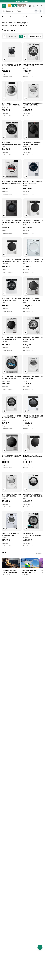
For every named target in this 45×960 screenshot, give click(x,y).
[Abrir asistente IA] (39, 947)
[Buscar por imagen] (36, 11)
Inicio (3, 23)
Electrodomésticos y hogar (17, 23)
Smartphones (27, 17)
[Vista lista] (24, 36)
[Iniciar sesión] (34, 6)
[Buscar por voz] (40, 11)
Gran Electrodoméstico (9, 25)
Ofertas (4, 17)
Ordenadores (40, 17)
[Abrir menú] (4, 6)
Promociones (15, 17)
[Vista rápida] (4, 59)
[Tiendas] (30, 6)
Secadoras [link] (23, 25)
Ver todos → (39, 553)
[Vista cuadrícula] (21, 36)
